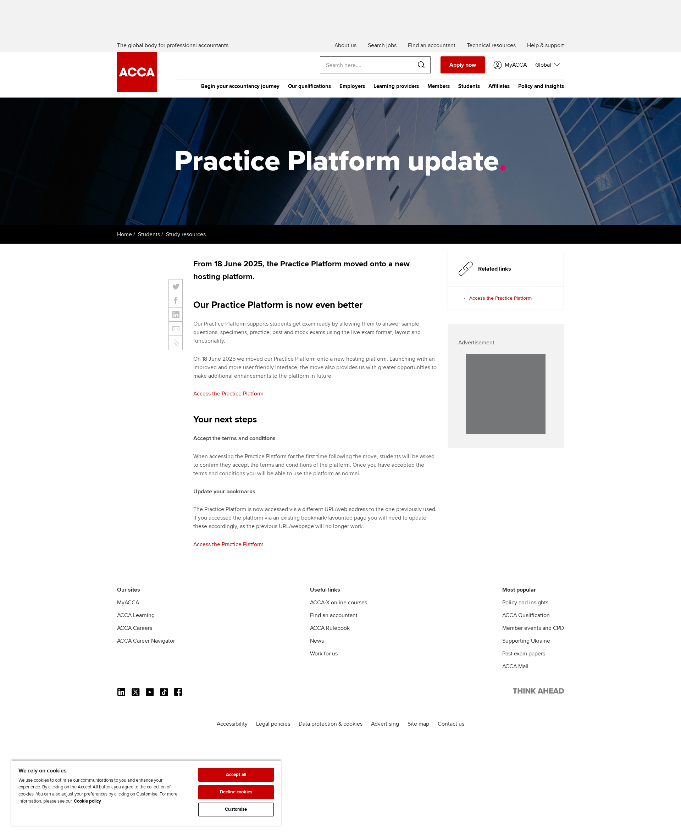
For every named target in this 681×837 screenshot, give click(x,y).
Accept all (236, 774)
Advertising (385, 723)
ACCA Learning (136, 615)
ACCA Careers (134, 628)
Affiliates (499, 86)
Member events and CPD (533, 628)
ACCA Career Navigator (146, 640)
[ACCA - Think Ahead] (137, 90)
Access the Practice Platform (228, 393)
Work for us (324, 653)
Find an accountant (334, 615)
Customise (236, 809)
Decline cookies (236, 792)
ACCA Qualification (526, 615)
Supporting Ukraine (526, 640)
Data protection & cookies (330, 723)
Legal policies (273, 723)
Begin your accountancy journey (240, 86)
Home (124, 234)
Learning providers (396, 86)
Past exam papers (523, 653)
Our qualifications (309, 86)
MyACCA (128, 602)
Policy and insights (541, 86)
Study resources (186, 234)
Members (438, 86)
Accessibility (232, 723)
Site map (418, 723)
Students (469, 86)
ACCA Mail (515, 666)
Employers (352, 86)
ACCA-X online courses (338, 602)
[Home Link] (538, 692)
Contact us (451, 723)
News (317, 640)
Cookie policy (87, 801)
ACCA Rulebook (330, 628)
